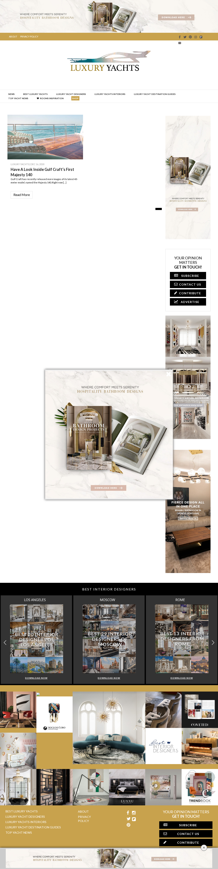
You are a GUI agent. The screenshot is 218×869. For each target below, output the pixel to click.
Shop (75, 98)
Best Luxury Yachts (35, 94)
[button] (213, 642)
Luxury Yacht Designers (71, 94)
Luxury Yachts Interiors (110, 94)
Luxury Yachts (20, 164)
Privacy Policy (29, 36)
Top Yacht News (18, 98)
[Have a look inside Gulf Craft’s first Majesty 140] (76, 143)
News (11, 94)
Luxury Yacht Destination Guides (155, 94)
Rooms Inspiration (52, 98)
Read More (21, 195)
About (13, 36)
